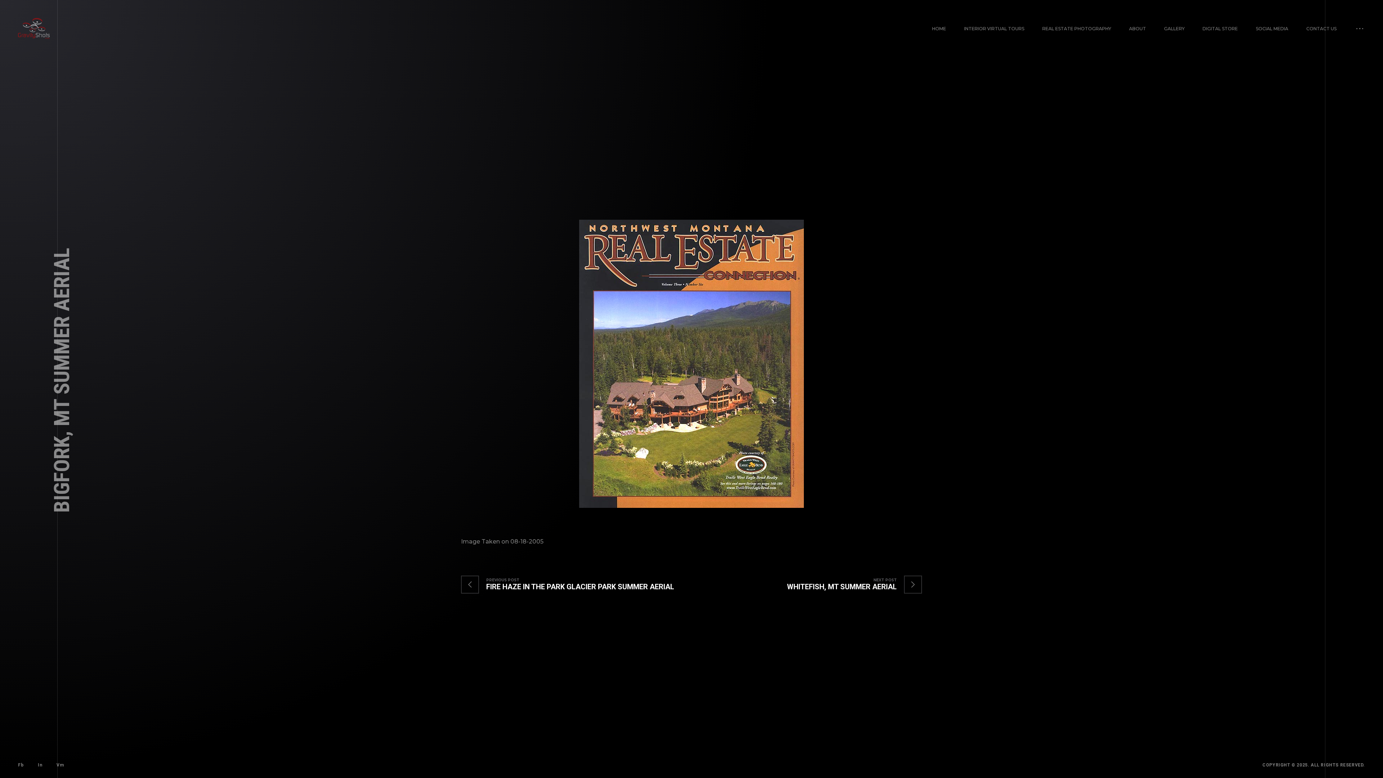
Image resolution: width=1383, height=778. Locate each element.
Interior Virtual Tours (994, 28)
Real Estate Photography (1076, 28)
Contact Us (1321, 28)
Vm (60, 765)
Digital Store (1220, 28)
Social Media (1272, 28)
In (40, 765)
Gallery (1174, 28)
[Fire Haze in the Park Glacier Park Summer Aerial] (575, 585)
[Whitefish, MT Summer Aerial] (847, 585)
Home (939, 28)
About (1137, 28)
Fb (20, 765)
